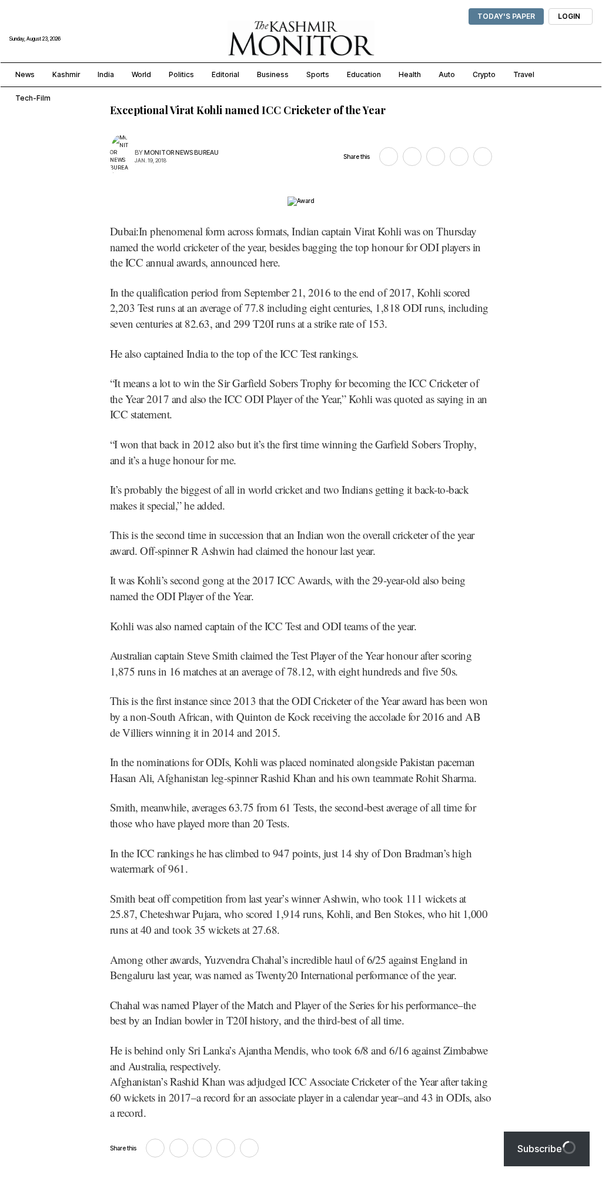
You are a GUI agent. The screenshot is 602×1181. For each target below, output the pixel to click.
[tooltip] (388, 156)
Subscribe (539, 1149)
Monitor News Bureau (181, 153)
